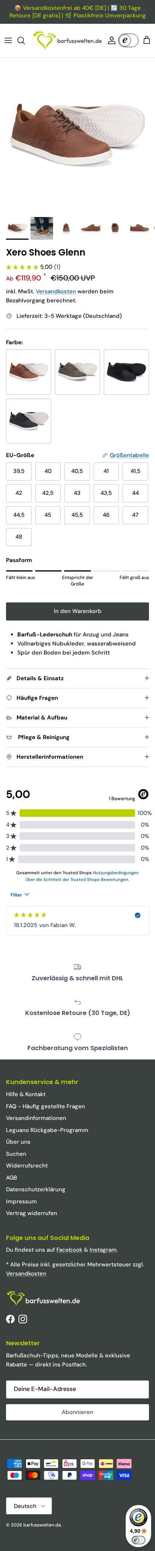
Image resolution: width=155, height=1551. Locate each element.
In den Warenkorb (78, 611)
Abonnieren (77, 1412)
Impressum (21, 1201)
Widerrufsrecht (27, 1165)
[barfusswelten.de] (67, 41)
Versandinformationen (36, 1118)
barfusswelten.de (42, 1525)
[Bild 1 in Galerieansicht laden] (77, 135)
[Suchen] (25, 40)
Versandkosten (56, 291)
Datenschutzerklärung (35, 1189)
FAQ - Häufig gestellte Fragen (45, 1106)
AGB (11, 1177)
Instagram (103, 1250)
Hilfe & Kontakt (26, 1094)
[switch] (138, 1540)
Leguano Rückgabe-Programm (47, 1130)
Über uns (18, 1142)
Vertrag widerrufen (31, 1213)
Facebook (69, 1250)
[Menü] (8, 40)
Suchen (16, 1154)
